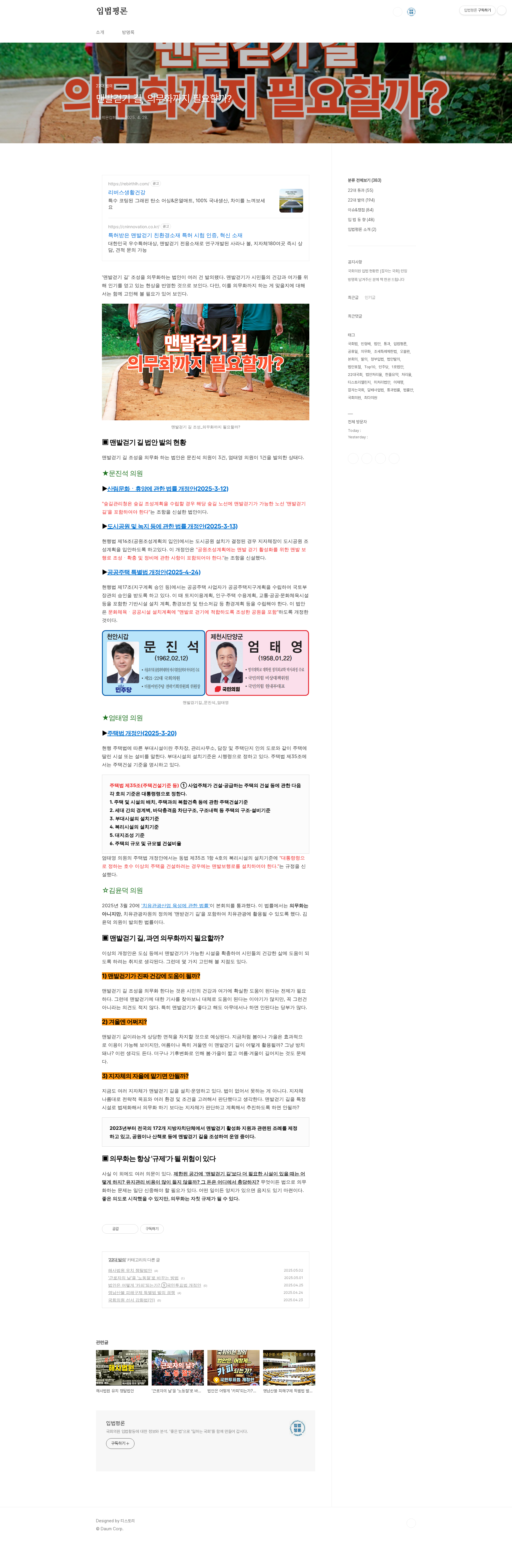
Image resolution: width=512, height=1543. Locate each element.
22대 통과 (360, 190)
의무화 (366, 351)
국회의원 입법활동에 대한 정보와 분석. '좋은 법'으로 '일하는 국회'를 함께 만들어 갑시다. (177, 1431)
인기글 (370, 297)
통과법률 (393, 390)
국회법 (353, 344)
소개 (100, 32)
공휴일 (353, 351)
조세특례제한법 (385, 351)
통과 (387, 344)
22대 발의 (117, 1259)
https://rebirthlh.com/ (128, 183)
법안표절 (354, 367)
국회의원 (354, 397)
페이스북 (353, 458)
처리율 (406, 374)
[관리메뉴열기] (501, 10)
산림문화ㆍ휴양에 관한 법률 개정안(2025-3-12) (167, 488)
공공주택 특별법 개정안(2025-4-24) (154, 572)
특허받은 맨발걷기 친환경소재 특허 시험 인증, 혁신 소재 (175, 235)
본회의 (353, 359)
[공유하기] (124, 1229)
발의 (364, 359)
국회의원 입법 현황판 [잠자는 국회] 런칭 (377, 271)
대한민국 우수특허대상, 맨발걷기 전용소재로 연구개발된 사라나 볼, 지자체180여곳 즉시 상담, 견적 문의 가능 (205, 246)
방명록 (128, 32)
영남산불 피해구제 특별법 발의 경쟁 (141, 1292)
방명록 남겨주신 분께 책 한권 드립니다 (376, 279)
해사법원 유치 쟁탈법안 (130, 1270)
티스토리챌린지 (359, 382)
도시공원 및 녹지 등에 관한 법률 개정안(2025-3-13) (172, 526)
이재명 (398, 382)
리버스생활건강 (126, 192)
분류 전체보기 (364, 180)
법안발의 (393, 359)
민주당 (383, 367)
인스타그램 (366, 458)
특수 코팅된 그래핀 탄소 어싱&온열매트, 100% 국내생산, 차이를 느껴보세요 (186, 203)
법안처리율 (374, 374)
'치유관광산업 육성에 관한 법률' (175, 905)
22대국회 (355, 374)
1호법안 (397, 367)
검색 (397, 11)
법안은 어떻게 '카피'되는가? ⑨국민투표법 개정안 (154, 1285)
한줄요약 (391, 374)
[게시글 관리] (131, 1229)
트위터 (380, 458)
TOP (411, 1523)
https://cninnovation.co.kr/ (133, 226)
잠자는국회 (356, 390)
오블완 (405, 351)
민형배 (366, 344)
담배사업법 (375, 390)
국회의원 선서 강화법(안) (131, 1299)
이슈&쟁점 (361, 209)
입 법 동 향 (361, 219)
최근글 (353, 297)
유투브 (394, 458)
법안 (377, 344)
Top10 (369, 367)
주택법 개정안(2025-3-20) (142, 733)
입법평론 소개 (362, 229)
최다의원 (370, 397)
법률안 (408, 390)
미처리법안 (382, 382)
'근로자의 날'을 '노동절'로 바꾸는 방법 (143, 1277)
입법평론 (112, 11)
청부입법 (377, 359)
